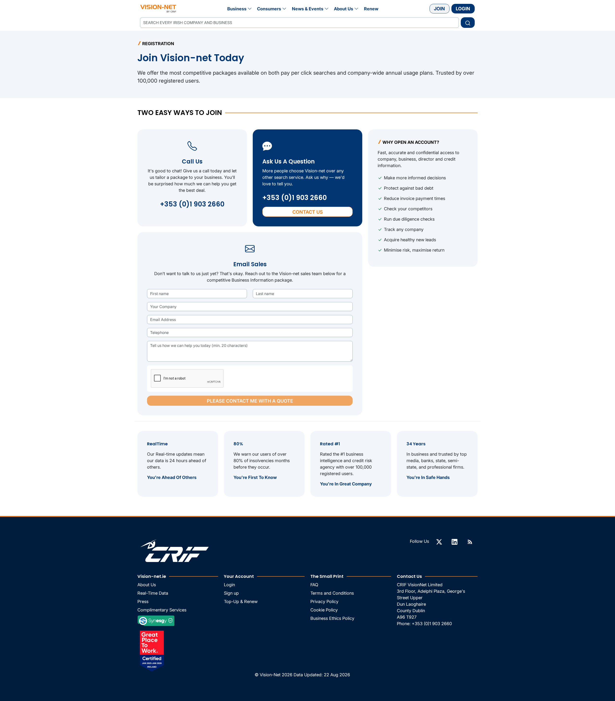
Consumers (269, 8)
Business (236, 8)
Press (142, 601)
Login (463, 9)
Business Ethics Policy (332, 618)
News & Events (307, 8)
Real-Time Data (152, 593)
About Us (343, 8)
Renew (371, 8)
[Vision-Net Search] (158, 8)
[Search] (468, 22)
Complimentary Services (161, 609)
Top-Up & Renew (241, 601)
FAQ (314, 584)
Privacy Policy (324, 601)
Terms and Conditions (332, 593)
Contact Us (307, 212)
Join (439, 9)
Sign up (231, 593)
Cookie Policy (324, 609)
